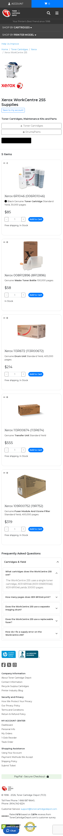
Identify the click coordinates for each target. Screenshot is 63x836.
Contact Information (11, 682)
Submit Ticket (8, 765)
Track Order (7, 742)
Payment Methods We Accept (17, 757)
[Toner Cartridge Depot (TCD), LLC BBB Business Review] (29, 654)
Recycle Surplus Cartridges (15, 686)
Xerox (34, 49)
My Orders (6, 733)
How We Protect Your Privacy (16, 701)
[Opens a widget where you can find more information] (11, 831)
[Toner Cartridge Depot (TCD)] (11, 13)
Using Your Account (11, 753)
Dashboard (7, 725)
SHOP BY (16, 27)
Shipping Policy (9, 761)
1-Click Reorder (9, 737)
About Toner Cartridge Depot (16, 677)
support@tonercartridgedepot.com (39, 809)
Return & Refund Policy (13, 714)
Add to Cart (36, 219)
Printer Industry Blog (12, 690)
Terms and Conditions (12, 710)
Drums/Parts (32, 132)
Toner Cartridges (19, 49)
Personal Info (8, 729)
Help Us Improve (10, 44)
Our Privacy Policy (10, 705)
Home (4, 49)
